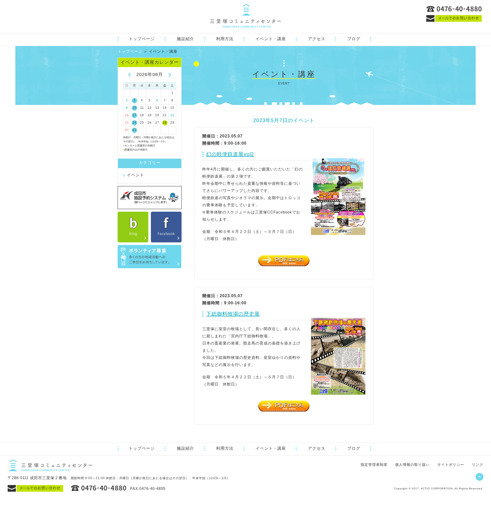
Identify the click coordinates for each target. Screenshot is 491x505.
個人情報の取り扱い (412, 465)
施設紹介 (185, 39)
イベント (135, 175)
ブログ (353, 39)
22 (172, 115)
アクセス (316, 39)
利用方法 (224, 39)
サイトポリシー (450, 465)
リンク (477, 465)
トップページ (142, 39)
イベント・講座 (270, 39)
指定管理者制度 (374, 465)
